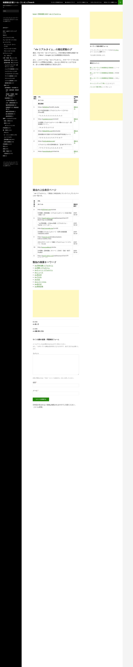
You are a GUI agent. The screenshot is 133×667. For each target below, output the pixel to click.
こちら (10, 19)
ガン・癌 (6, 55)
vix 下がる (38, 277)
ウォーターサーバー (8, 40)
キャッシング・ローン (10, 44)
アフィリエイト (7, 37)
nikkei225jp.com (47, 131)
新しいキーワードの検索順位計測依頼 (101, 67)
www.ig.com (46, 237)
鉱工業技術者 (9, 114)
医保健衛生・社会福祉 (11, 87)
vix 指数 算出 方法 (38, 330)
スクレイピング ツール (96, 2)
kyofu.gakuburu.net (49, 141)
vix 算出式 (38, 275)
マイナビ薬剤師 (9, 76)
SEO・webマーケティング (10, 31)
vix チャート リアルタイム (44, 270)
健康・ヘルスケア (7, 118)
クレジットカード (8, 48)
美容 (5, 123)
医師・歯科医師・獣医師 (12, 90)
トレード (6, 137)
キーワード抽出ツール (82, 2)
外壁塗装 (5, 128)
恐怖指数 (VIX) (43, 14)
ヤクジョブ (8, 78)
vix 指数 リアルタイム (42, 268)
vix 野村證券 (39, 286)
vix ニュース (39, 272)
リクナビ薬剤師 (9, 80)
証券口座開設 (7, 141)
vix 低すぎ (38, 284)
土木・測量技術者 (10, 102)
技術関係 (7, 98)
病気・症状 (7, 121)
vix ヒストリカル (40, 282)
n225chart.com (46, 209)
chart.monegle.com (47, 228)
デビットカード (8, 51)
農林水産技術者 (10, 111)
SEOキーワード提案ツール (110, 2)
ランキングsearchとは (57, 2)
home (34, 14)
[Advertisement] (56, 31)
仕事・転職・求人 (7, 58)
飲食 (4, 155)
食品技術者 (9, 116)
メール (35, 390)
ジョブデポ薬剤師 (9, 69)
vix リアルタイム (55, 14)
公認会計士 (7, 153)
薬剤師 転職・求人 (8, 62)
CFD (5, 132)
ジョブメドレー (9, 71)
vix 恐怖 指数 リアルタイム (44, 265)
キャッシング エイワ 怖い (98, 83)
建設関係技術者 (10, 105)
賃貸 (4, 148)
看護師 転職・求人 (8, 60)
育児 (4, 146)
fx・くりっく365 (8, 134)
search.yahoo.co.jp (47, 218)
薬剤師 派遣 (8, 83)
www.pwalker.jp (46, 247)
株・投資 (5, 130)
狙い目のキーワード (70, 2)
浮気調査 (5, 144)
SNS (4, 35)
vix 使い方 (36, 323)
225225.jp (46, 107)
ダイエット (8, 125)
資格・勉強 (6, 151)
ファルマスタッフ (9, 73)
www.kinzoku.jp (47, 151)
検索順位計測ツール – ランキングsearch (18, 2)
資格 (5, 85)
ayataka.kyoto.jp (47, 119)
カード (4, 42)
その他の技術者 (10, 100)
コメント (36, 353)
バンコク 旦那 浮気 (95, 87)
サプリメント (6, 53)
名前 (35, 382)
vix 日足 (37, 279)
